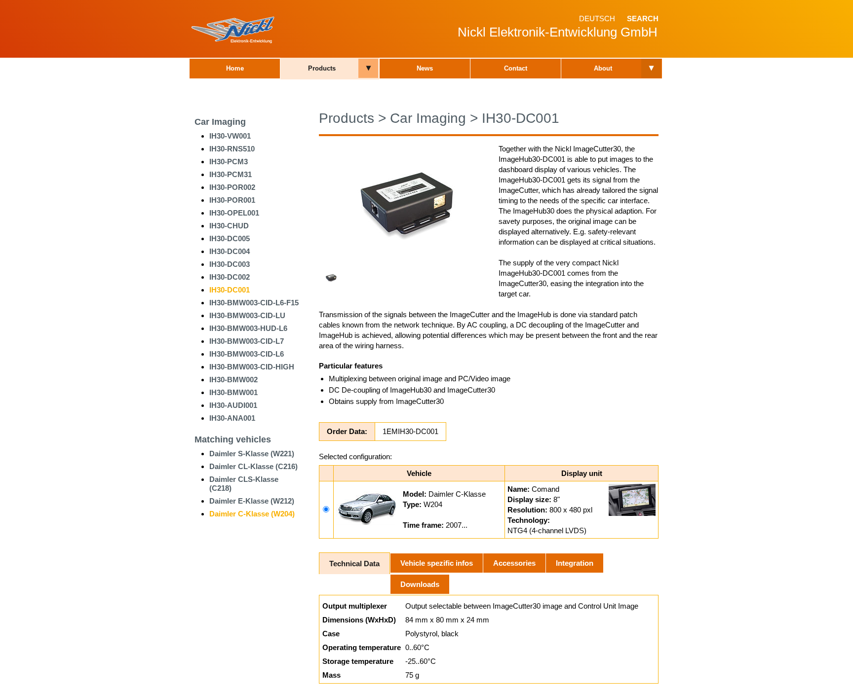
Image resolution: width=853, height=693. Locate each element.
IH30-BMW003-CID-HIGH (251, 367)
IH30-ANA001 (232, 418)
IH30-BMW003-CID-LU (247, 315)
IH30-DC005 (229, 238)
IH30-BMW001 (233, 392)
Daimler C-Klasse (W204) (252, 514)
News (425, 68)
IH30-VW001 (230, 136)
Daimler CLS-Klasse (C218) (243, 483)
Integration (574, 563)
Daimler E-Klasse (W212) (251, 501)
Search (643, 18)
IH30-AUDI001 (233, 405)
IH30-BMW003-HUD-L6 (248, 328)
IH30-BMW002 (233, 379)
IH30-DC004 (229, 251)
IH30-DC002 (229, 277)
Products (322, 68)
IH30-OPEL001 (234, 213)
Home (235, 68)
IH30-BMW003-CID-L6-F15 (254, 302)
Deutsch (597, 18)
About (603, 68)
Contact (515, 68)
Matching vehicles (232, 439)
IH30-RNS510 (232, 149)
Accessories (514, 563)
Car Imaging (220, 122)
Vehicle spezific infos (436, 563)
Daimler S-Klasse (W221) (251, 453)
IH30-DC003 (229, 264)
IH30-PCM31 (230, 174)
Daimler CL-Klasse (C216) (253, 466)
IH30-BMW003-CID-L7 (246, 341)
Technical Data (354, 563)
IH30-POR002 (232, 187)
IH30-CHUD (229, 225)
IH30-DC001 (229, 290)
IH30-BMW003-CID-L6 (246, 354)
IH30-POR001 (232, 200)
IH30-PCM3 (228, 161)
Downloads (419, 584)
